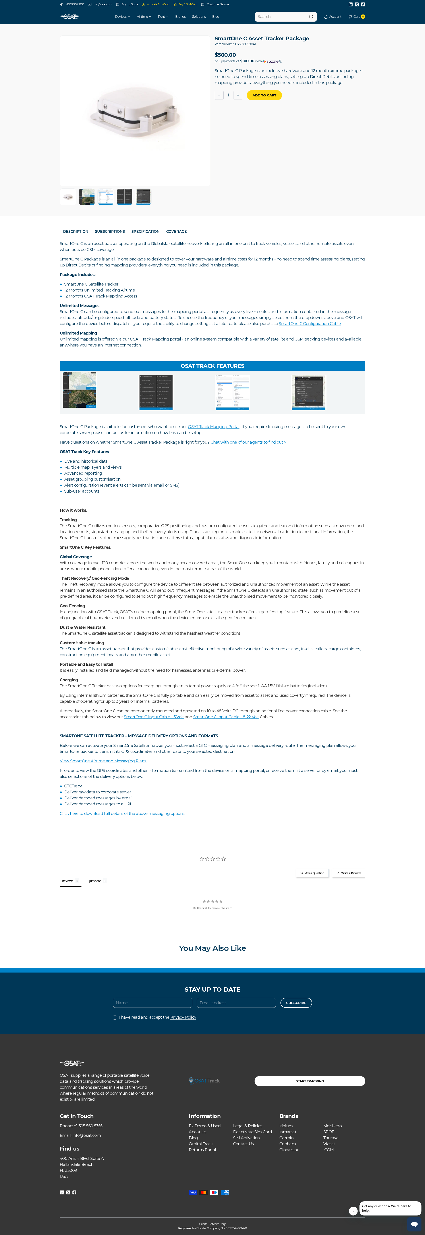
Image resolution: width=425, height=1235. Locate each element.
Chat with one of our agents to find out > (248, 442)
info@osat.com (102, 4)
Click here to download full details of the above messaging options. (122, 813)
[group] (68, 196)
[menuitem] (120, 16)
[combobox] (286, 17)
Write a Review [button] (351, 873)
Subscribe (296, 1003)
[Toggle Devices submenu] (130, 16)
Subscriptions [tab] (110, 231)
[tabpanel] (212, 529)
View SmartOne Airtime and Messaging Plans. (103, 761)
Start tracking (310, 1081)
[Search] (311, 17)
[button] (332, 16)
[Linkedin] (350, 4)
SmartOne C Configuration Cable (310, 323)
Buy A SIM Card (187, 4)
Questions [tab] (94, 881)
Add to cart (264, 95)
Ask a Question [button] (314, 873)
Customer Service (218, 4)
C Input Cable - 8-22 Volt (236, 716)
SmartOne (203, 716)
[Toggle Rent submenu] (169, 16)
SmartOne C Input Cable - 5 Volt (154, 716)
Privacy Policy (183, 1017)
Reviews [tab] (67, 881)
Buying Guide (130, 4)
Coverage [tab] (176, 231)
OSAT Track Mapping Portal (213, 426)
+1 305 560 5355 (75, 4)
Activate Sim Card (158, 4)
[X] (357, 4)
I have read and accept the (157, 1017)
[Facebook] (363, 4)
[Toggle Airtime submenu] (152, 16)
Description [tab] (75, 231)
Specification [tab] (145, 231)
